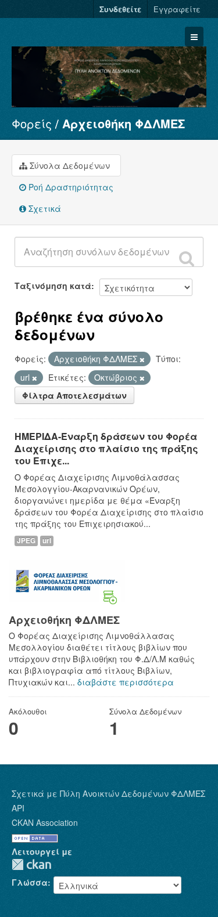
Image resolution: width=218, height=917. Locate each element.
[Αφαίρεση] (142, 359)
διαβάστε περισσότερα (125, 682)
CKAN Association (45, 822)
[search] (186, 258)
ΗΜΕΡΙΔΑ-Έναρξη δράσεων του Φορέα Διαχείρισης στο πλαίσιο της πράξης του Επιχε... (106, 448)
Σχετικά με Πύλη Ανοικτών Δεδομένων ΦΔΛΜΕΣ (108, 793)
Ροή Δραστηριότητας (69, 187)
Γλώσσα (30, 882)
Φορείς (32, 123)
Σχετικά (43, 208)
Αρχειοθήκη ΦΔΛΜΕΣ (123, 123)
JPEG (26, 541)
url (46, 541)
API (18, 808)
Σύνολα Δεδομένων (68, 165)
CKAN (31, 864)
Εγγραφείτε (177, 9)
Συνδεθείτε (120, 9)
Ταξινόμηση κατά (53, 285)
